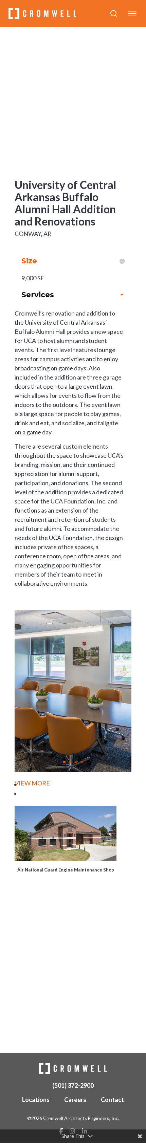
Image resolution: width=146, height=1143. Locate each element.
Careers (75, 1099)
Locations (36, 1099)
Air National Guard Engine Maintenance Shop (65, 869)
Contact (112, 1099)
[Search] (114, 13)
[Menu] (132, 13)
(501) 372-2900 (73, 1085)
